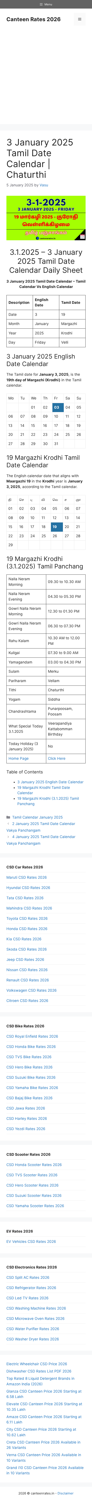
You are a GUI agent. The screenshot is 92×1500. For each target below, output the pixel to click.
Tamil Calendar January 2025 (37, 817)
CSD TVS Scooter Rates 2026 (32, 1175)
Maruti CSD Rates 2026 (26, 877)
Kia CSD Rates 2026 (24, 939)
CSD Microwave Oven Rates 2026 (35, 1318)
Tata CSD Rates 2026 (25, 898)
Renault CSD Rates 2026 (27, 980)
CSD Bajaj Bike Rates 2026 (29, 1098)
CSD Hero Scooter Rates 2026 (32, 1185)
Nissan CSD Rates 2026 (27, 970)
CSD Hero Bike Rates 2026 (29, 1067)
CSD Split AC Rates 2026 (27, 1277)
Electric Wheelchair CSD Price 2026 (36, 1364)
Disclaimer (66, 1493)
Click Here (56, 758)
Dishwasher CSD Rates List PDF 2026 (38, 1371)
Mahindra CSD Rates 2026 (29, 908)
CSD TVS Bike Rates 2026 (29, 1057)
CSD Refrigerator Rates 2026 (31, 1288)
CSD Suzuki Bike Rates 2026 (31, 1077)
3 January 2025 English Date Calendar (50, 782)
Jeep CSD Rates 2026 (25, 959)
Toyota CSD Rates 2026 (27, 918)
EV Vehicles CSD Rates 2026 (31, 1241)
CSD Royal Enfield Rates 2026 (32, 1036)
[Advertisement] (46, 78)
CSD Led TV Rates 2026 (27, 1298)
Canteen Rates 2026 (33, 19)
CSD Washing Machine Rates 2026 (36, 1308)
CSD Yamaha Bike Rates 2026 (32, 1088)
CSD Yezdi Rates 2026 (25, 1129)
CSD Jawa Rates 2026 (25, 1108)
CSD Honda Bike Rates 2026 (31, 1047)
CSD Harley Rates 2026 (26, 1118)
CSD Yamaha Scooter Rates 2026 (35, 1206)
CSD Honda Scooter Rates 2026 (34, 1165)
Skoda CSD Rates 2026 (26, 949)
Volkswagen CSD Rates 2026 (31, 990)
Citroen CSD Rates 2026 (27, 1001)
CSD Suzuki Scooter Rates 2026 (34, 1195)
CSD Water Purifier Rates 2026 (32, 1329)
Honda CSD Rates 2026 (26, 929)
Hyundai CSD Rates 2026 (28, 888)
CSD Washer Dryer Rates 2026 (32, 1339)
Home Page (19, 758)
